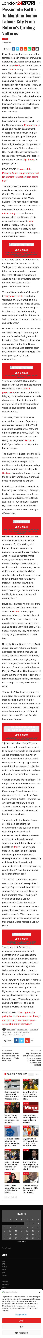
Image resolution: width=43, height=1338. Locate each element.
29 (27, 1238)
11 (4, 1231)
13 (16, 1231)
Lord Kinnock (26, 1032)
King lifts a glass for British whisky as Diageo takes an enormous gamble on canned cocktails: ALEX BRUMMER (32, 1059)
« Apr (19, 1241)
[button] (40, 1292)
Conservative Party (22, 1029)
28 (21, 1238)
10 (38, 1227)
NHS (17, 65)
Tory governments (14, 296)
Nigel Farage (28, 159)
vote (31, 221)
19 (10, 1234)
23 (33, 1234)
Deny (21, 1327)
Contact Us (5, 1281)
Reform (28, 440)
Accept (21, 1321)
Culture (4, 1269)
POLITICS (5, 39)
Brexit (16, 847)
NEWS (3, 1264)
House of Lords (7, 1032)
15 (27, 1231)
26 (10, 1238)
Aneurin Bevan (11, 1029)
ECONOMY (4, 1275)
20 (16, 1234)
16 (33, 1231)
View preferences (21, 1333)
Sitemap (4, 1287)
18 (4, 1234)
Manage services (21, 1314)
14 (21, 1231)
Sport (3, 1272)
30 (33, 1238)
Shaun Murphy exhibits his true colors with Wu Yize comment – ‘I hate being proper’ (10, 1057)
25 (4, 1238)
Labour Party (8, 213)
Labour (12, 69)
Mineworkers (30, 125)
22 (27, 1234)
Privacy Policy (5, 1284)
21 (21, 1234)
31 (38, 1238)
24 (38, 1234)
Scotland (6, 473)
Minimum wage (20, 1035)
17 (38, 1231)
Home (3, 1261)
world (16, 611)
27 (16, 1238)
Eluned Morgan (34, 1029)
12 (10, 1231)
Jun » (24, 1241)
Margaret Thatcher (8, 1035)
